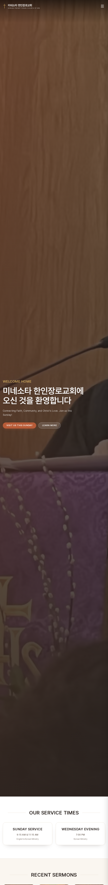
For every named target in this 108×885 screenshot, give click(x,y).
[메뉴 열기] (102, 6)
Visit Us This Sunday (19, 425)
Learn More (49, 425)
